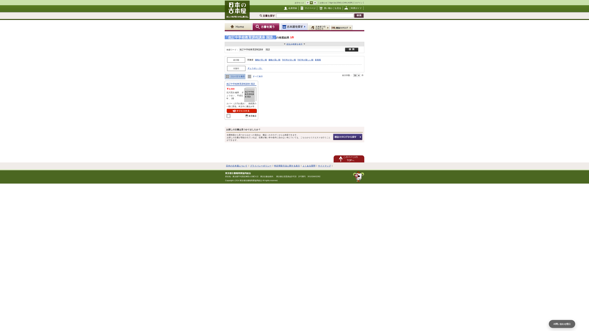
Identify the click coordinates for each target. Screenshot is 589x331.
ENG (339, 3)
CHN (345, 3)
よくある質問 (308, 166)
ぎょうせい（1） (255, 68)
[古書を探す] (266, 26)
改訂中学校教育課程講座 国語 (240, 84)
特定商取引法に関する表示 (287, 166)
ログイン (358, 3)
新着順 (318, 60)
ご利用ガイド (355, 8)
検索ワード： (232, 50)
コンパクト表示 (237, 76)
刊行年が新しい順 (305, 60)
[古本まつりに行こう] (319, 27)
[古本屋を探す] (294, 26)
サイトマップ (324, 166)
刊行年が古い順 (289, 60)
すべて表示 (257, 76)
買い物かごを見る (332, 8)
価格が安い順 (261, 60)
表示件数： (347, 75)
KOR (350, 3)
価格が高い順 (274, 60)
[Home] (238, 26)
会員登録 (292, 8)
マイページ (310, 8)
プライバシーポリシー (260, 166)
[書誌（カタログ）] (342, 27)
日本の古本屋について (236, 166)
